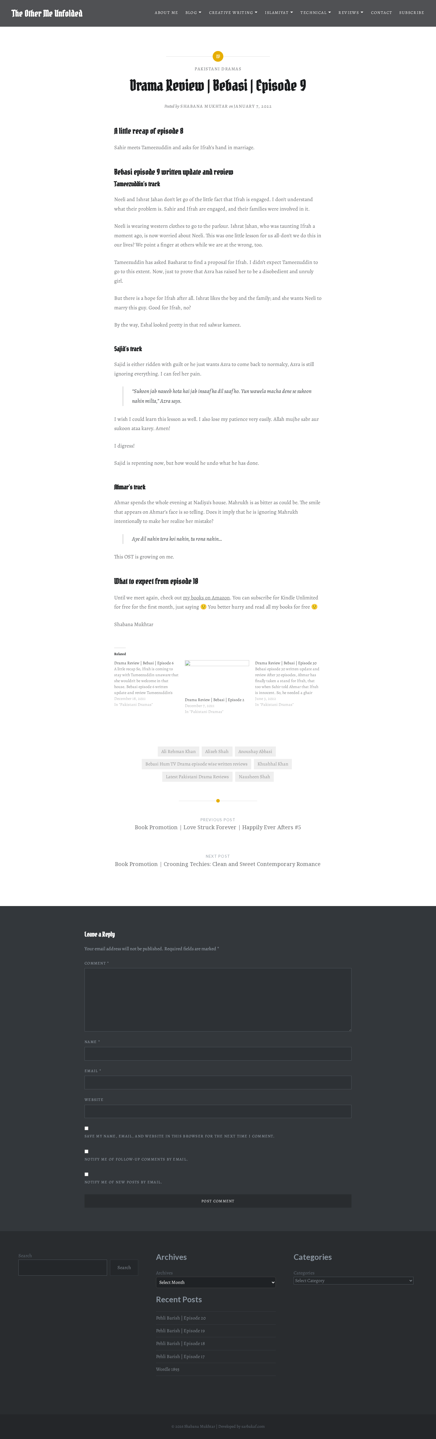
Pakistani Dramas (218, 69)
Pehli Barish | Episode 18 (180, 1343)
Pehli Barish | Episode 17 (180, 1356)
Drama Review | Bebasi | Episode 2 (214, 700)
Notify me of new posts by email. (124, 1182)
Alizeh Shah (217, 751)
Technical (313, 12)
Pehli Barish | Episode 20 (181, 1318)
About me (166, 12)
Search (25, 1255)
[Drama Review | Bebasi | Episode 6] (149, 687)
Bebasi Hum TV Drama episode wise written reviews (196, 764)
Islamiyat (277, 12)
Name (92, 1041)
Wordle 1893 (167, 1369)
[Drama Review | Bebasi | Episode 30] (290, 687)
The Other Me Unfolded (47, 13)
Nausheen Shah (254, 776)
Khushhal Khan (272, 764)
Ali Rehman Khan (178, 751)
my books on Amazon (206, 597)
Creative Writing (231, 12)
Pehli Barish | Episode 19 (180, 1330)
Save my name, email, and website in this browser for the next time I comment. (180, 1136)
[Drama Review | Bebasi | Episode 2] (217, 678)
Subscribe (411, 12)
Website (94, 1099)
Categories (304, 1273)
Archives (164, 1273)
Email (93, 1070)
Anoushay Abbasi (255, 751)
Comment (97, 963)
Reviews (348, 12)
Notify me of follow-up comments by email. (136, 1159)
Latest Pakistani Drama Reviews (197, 776)
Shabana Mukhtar (204, 106)
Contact (381, 12)
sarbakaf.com (253, 1426)
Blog (191, 12)
